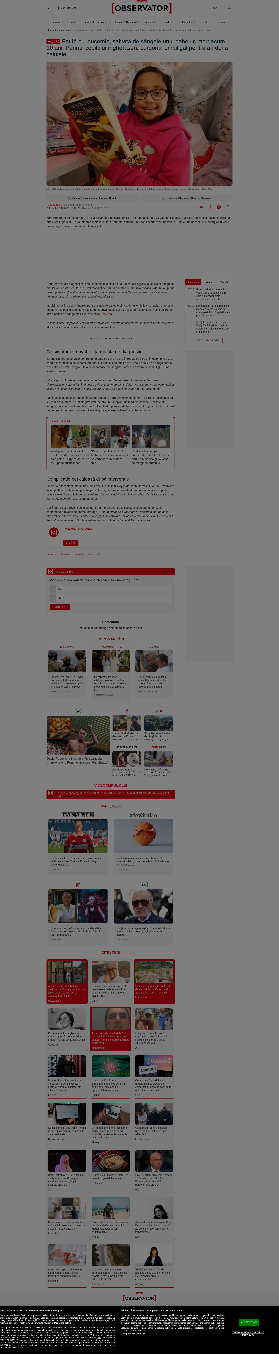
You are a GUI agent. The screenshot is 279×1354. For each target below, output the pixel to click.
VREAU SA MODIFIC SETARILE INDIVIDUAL (248, 1333)
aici (99, 1337)
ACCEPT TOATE (249, 1322)
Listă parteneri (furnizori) (133, 1334)
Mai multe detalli (62, 1323)
